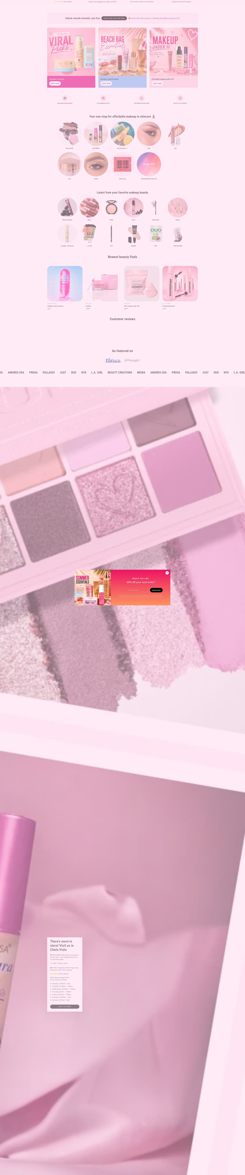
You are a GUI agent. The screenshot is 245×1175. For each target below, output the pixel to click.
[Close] (167, 573)
